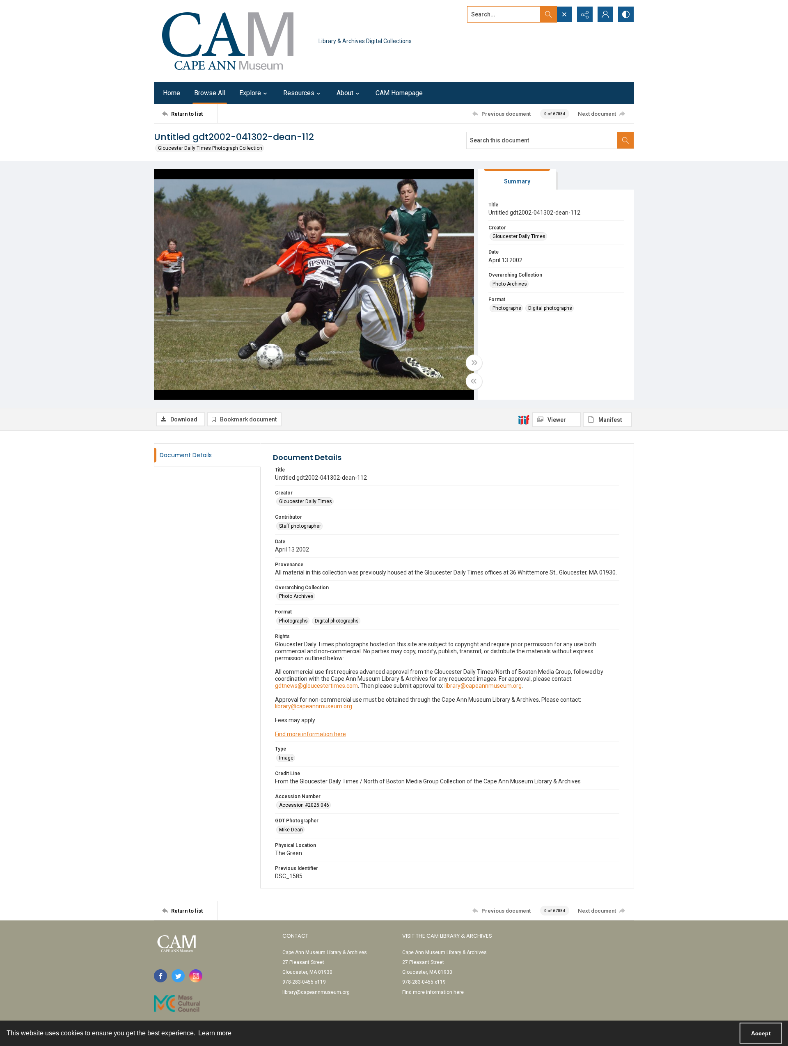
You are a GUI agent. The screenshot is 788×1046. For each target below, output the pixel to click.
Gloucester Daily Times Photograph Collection (210, 148)
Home (171, 93)
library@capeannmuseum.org (316, 992)
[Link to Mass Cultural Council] (177, 1003)
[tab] (517, 179)
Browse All (209, 93)
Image (286, 758)
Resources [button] (298, 93)
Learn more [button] (214, 1033)
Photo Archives (509, 284)
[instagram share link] (195, 975)
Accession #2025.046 (304, 805)
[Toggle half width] (474, 381)
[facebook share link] (160, 975)
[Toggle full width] (474, 363)
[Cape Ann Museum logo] (227, 41)
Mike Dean (291, 830)
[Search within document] (625, 140)
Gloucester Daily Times (518, 236)
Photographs (506, 308)
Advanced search (487, 29)
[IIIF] (523, 419)
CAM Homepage (399, 93)
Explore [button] (250, 93)
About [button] (345, 93)
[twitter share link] (178, 975)
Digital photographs (550, 308)
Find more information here (310, 734)
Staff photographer (300, 526)
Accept (761, 1033)
